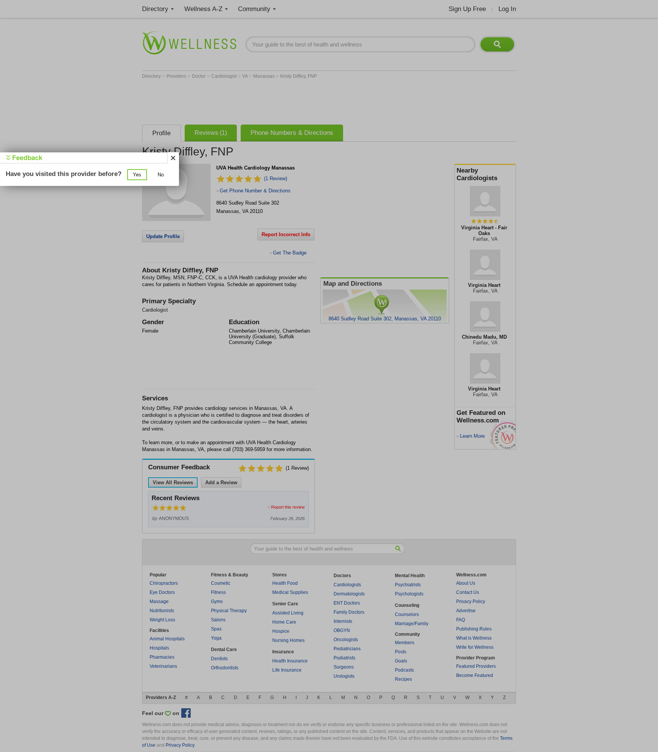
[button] (137, 174)
